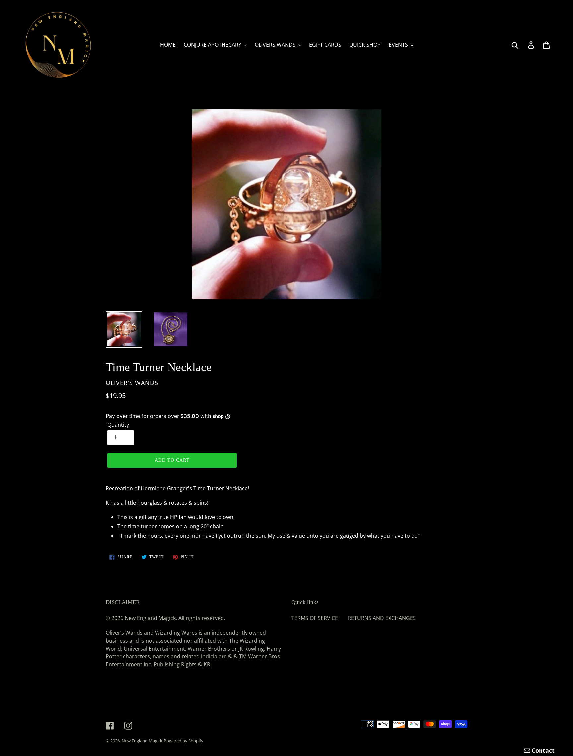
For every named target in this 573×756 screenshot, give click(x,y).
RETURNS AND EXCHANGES (382, 618)
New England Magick (142, 741)
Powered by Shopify (183, 741)
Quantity (118, 424)
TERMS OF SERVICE (314, 618)
